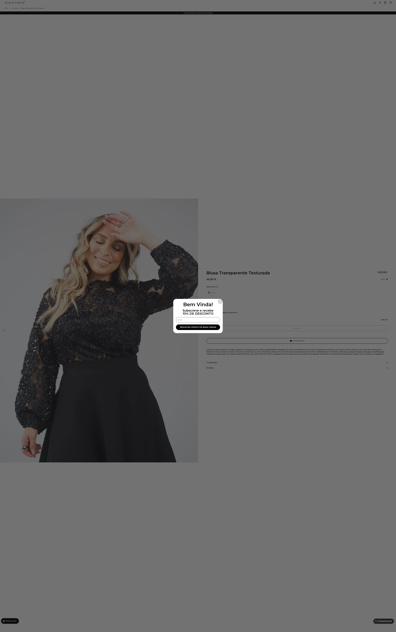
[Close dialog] (220, 301)
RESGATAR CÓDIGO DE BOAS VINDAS (198, 327)
